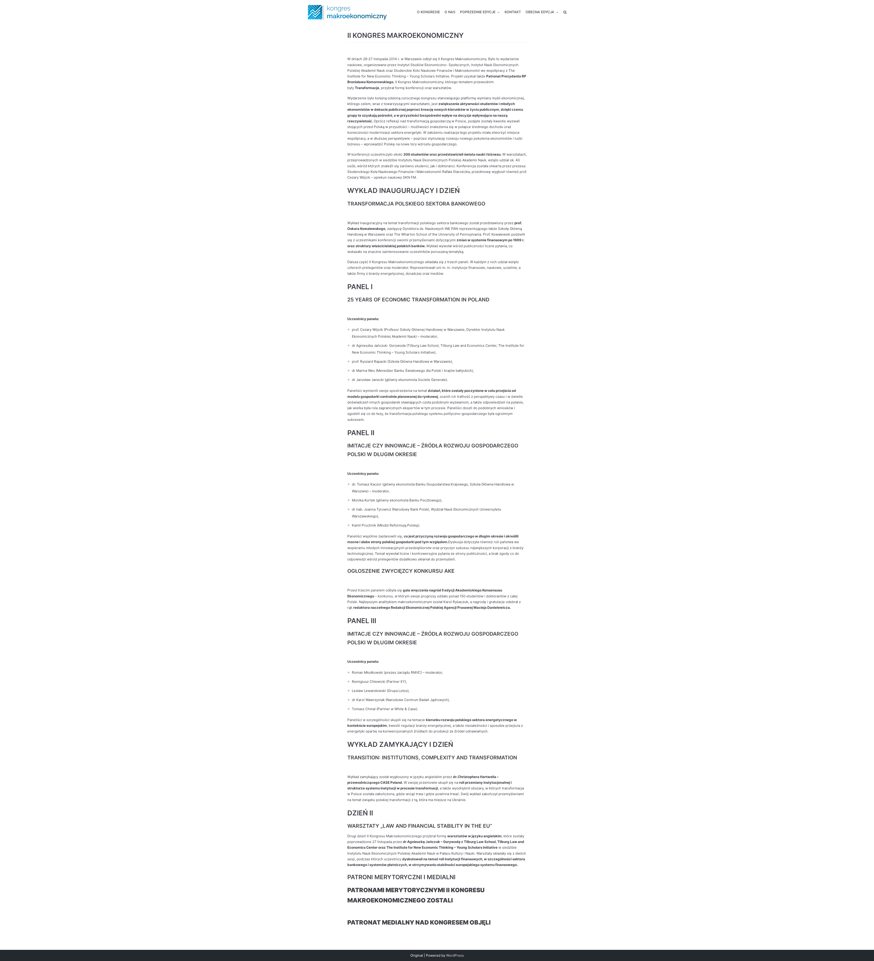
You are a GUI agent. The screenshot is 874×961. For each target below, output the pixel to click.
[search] (565, 12)
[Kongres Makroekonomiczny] (347, 12)
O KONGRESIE (428, 12)
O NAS (450, 12)
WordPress (455, 955)
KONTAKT (513, 12)
